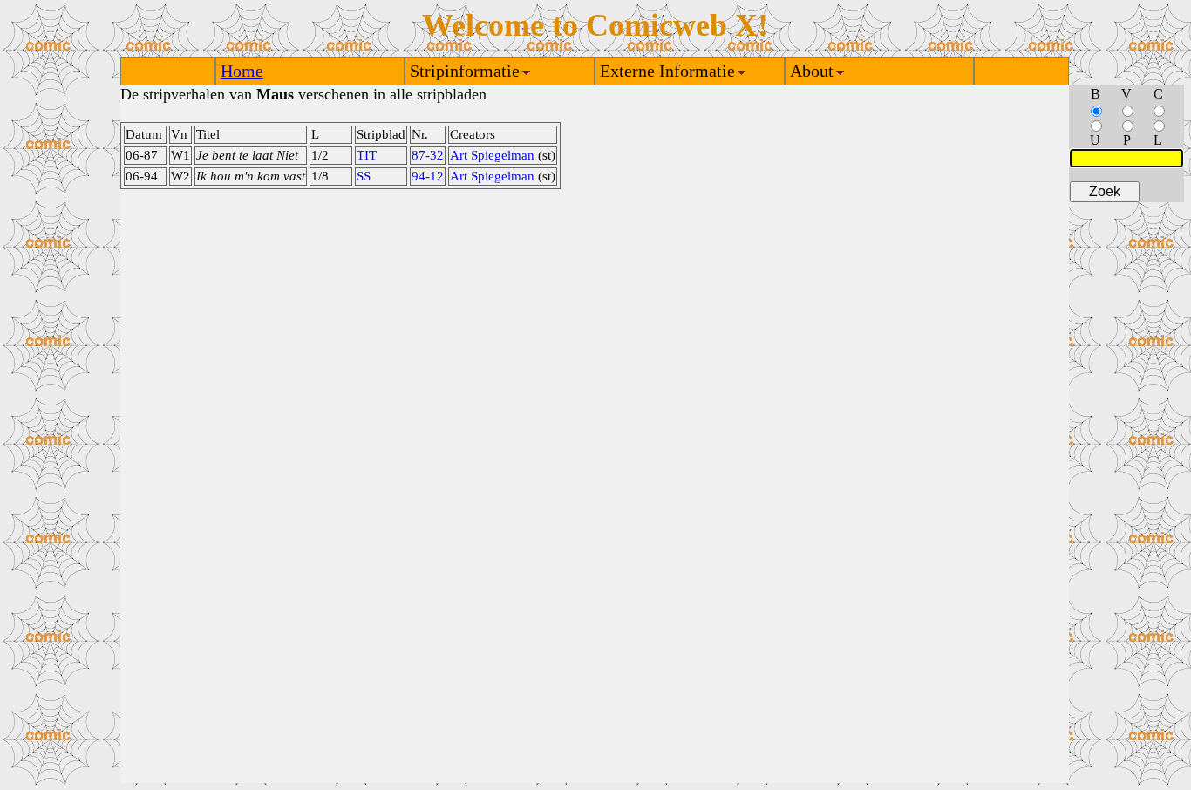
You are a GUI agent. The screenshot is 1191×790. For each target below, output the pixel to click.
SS (364, 176)
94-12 (428, 176)
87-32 (428, 155)
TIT (367, 155)
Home (242, 70)
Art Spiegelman (492, 155)
